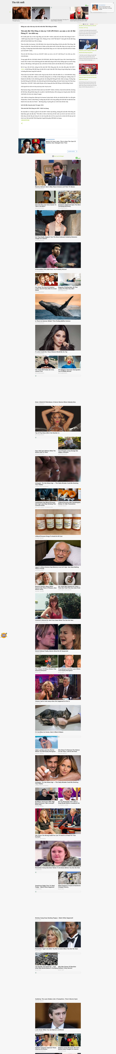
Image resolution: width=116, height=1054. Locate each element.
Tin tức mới (18, 2)
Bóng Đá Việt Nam (25, 120)
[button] (22, 123)
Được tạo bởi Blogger (59, 156)
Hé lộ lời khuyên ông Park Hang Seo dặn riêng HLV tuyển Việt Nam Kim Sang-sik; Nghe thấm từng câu (88, 77)
